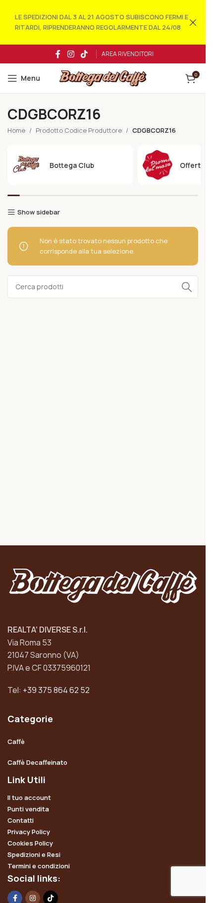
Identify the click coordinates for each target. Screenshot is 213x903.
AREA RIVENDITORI (128, 54)
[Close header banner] (193, 22)
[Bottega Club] (70, 165)
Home (16, 130)
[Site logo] (102, 77)
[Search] (186, 286)
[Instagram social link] (70, 54)
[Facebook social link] (58, 54)
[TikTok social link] (84, 54)
